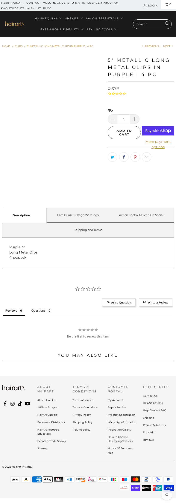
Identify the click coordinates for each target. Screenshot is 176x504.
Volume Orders (56, 2)
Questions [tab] (38, 310)
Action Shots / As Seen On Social (141, 215)
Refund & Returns (154, 425)
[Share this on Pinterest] (135, 157)
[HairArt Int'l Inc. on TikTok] (20, 404)
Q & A (76, 2)
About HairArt (46, 400)
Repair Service (117, 407)
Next (167, 46)
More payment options (158, 144)
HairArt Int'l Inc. (22, 466)
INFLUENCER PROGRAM (100, 2)
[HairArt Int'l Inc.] (14, 24)
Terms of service (83, 400)
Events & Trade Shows (51, 441)
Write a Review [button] (158, 302)
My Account (115, 400)
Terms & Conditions (85, 407)
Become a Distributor (51, 422)
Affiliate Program (48, 407)
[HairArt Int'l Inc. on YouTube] (27, 404)
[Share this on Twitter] (112, 157)
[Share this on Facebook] (124, 157)
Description (21, 215)
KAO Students (12, 8)
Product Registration (121, 414)
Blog (47, 8)
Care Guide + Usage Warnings (78, 215)
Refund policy (81, 429)
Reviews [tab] (11, 310)
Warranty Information (122, 422)
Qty (110, 110)
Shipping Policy (83, 422)
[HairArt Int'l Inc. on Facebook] (5, 404)
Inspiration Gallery (119, 429)
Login (153, 5)
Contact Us (150, 395)
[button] (48, 18)
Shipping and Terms (88, 230)
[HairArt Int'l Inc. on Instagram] (13, 404)
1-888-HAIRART (12, 2)
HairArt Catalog (47, 414)
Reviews (148, 439)
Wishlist (34, 8)
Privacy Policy (82, 414)
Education (149, 432)
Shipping (148, 417)
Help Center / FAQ (154, 410)
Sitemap (42, 448)
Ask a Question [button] (121, 302)
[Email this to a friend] (146, 157)
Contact (33, 2)
